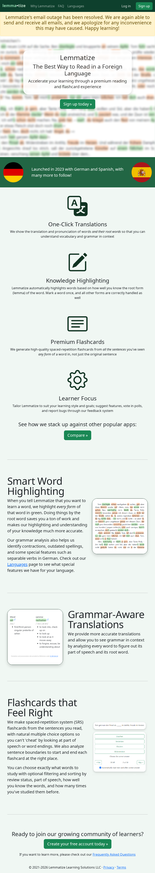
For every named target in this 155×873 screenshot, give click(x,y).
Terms (121, 867)
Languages (75, 6)
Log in (126, 6)
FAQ (61, 6)
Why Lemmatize (42, 6)
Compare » (77, 435)
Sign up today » (77, 104)
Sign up (144, 6)
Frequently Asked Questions (114, 854)
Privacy (108, 867)
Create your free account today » (77, 844)
